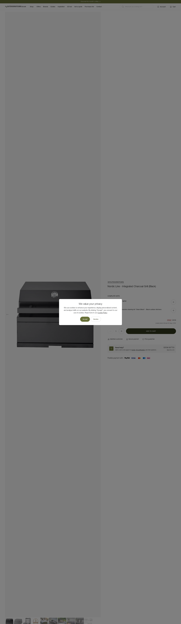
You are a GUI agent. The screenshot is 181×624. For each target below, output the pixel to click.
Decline (95, 319)
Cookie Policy (102, 313)
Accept (85, 319)
